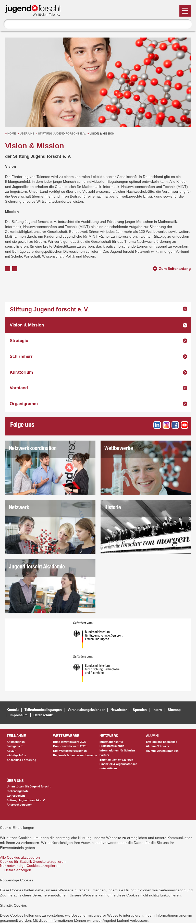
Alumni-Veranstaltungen (162, 750)
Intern (157, 710)
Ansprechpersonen (19, 804)
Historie (112, 508)
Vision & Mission (27, 325)
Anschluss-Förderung (21, 759)
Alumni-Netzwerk (157, 746)
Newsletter (119, 710)
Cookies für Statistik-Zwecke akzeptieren (33, 861)
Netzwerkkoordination (33, 449)
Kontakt (13, 710)
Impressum (19, 715)
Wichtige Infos (16, 755)
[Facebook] (175, 425)
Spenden (140, 710)
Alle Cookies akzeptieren (20, 857)
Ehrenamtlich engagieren (116, 759)
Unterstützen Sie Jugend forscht (29, 786)
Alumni (152, 736)
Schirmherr (21, 356)
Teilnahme (16, 736)
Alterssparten (16, 741)
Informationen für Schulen (117, 750)
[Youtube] (184, 425)
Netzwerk (19, 508)
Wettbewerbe (118, 449)
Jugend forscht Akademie (37, 567)
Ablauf (11, 750)
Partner (104, 755)
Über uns (27, 133)
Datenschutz (43, 715)
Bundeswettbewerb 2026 (69, 741)
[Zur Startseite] (35, 13)
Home (11, 133)
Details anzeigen (17, 870)
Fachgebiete (15, 746)
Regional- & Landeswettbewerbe (75, 755)
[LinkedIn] (157, 425)
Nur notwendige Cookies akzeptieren (29, 866)
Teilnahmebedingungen (43, 710)
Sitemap (174, 710)
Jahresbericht (16, 795)
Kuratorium (21, 372)
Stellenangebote (18, 791)
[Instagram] (166, 425)
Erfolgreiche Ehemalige (161, 741)
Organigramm (24, 403)
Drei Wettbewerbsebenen (70, 750)
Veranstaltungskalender (86, 710)
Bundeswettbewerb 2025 (69, 746)
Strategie (19, 340)
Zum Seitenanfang (175, 267)
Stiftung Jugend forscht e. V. (62, 133)
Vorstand (19, 387)
